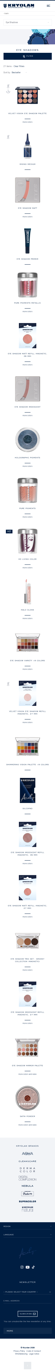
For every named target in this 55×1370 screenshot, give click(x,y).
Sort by (7, 73)
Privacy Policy (19, 1351)
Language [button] (9, 1234)
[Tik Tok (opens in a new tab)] (33, 1267)
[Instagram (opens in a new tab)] (22, 1267)
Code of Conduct (33, 1351)
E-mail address (12, 1301)
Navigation (48, 5)
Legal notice (34, 1354)
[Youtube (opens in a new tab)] (27, 1267)
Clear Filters (19, 66)
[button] (28, 56)
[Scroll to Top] (27, 1365)
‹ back (6, 13)
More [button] (10, 1330)
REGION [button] (7, 1226)
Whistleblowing (21, 1354)
